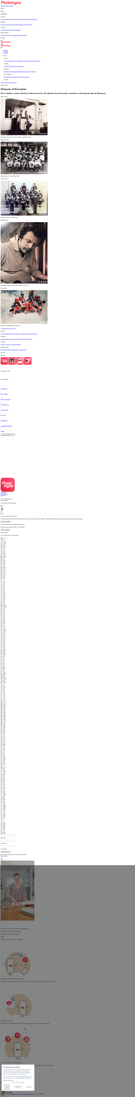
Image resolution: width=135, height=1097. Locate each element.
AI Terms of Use (5, 404)
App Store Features (27, 24)
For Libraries (16, 19)
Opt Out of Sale (4, 410)
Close (2, 1095)
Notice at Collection (5, 399)
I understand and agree (6, 1092)
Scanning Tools (22, 35)
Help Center (7, 35)
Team (7, 30)
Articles (11, 24)
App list (3, 5)
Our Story (3, 30)
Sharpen (7, 5)
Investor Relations (16, 30)
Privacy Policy (4, 394)
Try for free (3, 14)
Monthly (7, 529)
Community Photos (18, 24)
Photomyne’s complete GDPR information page (23, 1094)
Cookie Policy (4, 420)
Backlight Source (33, 19)
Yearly (2, 529)
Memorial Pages (9, 19)
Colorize (11, 5)
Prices (2, 35)
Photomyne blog (5, 24)
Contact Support (14, 35)
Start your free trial (5, 521)
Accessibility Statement (6, 426)
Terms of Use (4, 388)
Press (10, 30)
